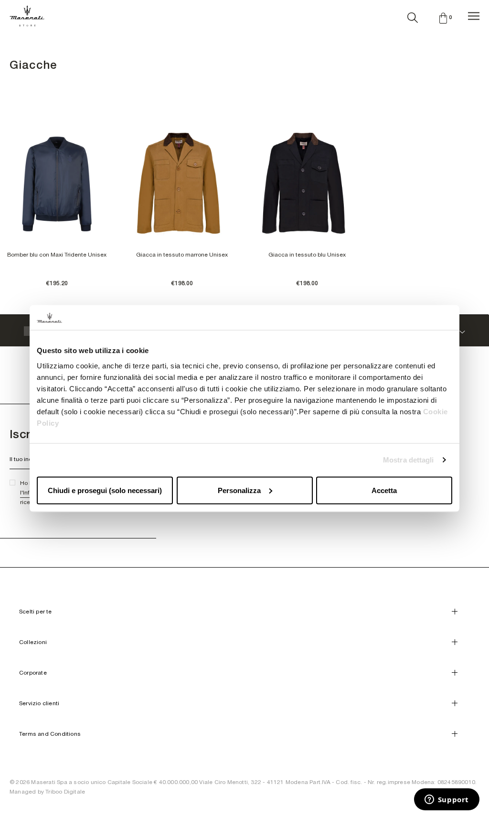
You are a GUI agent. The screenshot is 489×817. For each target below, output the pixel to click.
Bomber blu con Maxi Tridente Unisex (56, 254)
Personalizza (239, 490)
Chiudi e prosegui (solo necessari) (105, 490)
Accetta (384, 490)
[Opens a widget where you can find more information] (446, 800)
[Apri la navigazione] (473, 16)
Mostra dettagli (408, 460)
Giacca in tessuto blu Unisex (307, 254)
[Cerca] (412, 16)
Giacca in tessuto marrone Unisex (182, 254)
